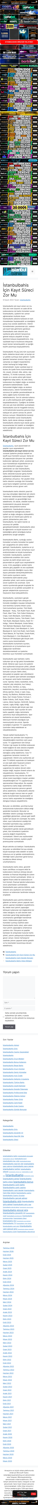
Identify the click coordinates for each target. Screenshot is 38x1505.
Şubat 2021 (7, 1427)
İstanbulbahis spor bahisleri (24, 1221)
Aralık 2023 (7, 1312)
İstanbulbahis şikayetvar (26, 1232)
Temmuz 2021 (8, 1410)
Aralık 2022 (7, 1353)
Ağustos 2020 (8, 1448)
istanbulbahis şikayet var (15, 1172)
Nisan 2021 (7, 1421)
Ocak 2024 (7, 1309)
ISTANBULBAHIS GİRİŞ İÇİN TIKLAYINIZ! (19, 42)
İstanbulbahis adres (29, 1176)
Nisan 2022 (7, 1380)
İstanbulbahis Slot (9, 1221)
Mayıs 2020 (7, 1458)
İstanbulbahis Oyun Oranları (14, 1069)
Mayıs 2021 (7, 1417)
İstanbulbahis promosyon (14, 1216)
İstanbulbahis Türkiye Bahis (13, 1082)
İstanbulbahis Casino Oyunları (14, 1195)
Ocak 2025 (7, 1268)
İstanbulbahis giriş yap (22, 1204)
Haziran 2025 (8, 1258)
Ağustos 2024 (8, 1285)
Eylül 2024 (7, 1282)
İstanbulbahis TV (9, 1223)
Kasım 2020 (7, 1437)
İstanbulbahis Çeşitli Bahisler (14, 1086)
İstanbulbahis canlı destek (13, 1190)
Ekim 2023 (7, 1319)
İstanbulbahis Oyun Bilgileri (13, 1059)
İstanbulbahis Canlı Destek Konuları (19, 958)
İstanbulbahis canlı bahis (14, 1185)
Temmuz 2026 (8, 1248)
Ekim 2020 (7, 1441)
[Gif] (19, 113)
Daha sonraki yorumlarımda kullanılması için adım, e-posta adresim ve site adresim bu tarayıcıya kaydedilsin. (19, 1017)
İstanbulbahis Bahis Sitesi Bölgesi (19, 961)
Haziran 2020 (8, 1454)
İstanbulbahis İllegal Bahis (13, 1066)
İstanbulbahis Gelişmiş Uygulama (16, 1079)
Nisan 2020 (7, 1461)
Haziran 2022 (8, 1373)
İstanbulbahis (8, 446)
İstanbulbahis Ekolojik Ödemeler (15, 1089)
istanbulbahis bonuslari (25, 1156)
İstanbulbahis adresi (11, 1179)
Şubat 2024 (7, 1306)
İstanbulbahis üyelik (10, 1232)
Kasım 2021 (7, 1397)
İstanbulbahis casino (23, 1193)
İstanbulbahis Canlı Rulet (12, 1103)
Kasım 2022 (7, 1356)
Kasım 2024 (7, 1275)
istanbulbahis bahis (10, 1156)
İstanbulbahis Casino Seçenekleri (16, 1052)
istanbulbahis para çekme (23, 1166)
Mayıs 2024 (7, 1295)
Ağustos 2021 (8, 1407)
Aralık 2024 (7, 1272)
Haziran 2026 (8, 1251)
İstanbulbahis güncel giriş (15, 1210)
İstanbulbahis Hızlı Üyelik (13, 1076)
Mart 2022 (7, 1383)
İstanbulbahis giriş (12, 1201)
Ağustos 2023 (8, 1326)
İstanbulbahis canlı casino (14, 1187)
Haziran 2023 (8, 1333)
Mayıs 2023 (7, 1336)
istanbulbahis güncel (8, 1158)
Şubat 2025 (7, 1265)
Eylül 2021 (7, 1404)
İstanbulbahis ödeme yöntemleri (26, 1229)
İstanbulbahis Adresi (11, 1045)
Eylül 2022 (7, 1363)
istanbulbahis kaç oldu (11, 1161)
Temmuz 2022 (8, 1370)
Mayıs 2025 (7, 1262)
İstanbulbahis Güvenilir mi (13, 1133)
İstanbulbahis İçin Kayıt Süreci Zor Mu (20, 955)
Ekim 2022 (7, 1360)
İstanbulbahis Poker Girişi (13, 1099)
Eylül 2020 (7, 1444)
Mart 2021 (7, 1424)
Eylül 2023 (7, 1322)
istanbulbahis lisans (25, 1161)
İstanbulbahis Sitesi (10, 1140)
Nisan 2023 (7, 1339)
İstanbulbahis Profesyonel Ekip (15, 1093)
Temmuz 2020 (8, 1451)
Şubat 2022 (7, 1387)
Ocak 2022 (7, 1390)
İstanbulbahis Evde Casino (13, 1106)
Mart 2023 (7, 1343)
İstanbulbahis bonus (23, 1181)
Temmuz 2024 (8, 1289)
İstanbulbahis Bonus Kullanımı (14, 1062)
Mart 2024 (7, 1302)
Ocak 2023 (7, 1350)
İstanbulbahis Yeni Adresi (24, 1223)
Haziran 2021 (8, 1414)
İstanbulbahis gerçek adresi (15, 1198)
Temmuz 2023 (8, 1329)
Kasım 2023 (7, 1316)
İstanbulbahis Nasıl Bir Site (13, 1136)
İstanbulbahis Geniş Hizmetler (14, 1072)
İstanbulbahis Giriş (10, 1049)
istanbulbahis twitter (11, 1169)
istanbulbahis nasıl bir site (13, 1164)
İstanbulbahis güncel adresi (11, 1207)
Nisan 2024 (7, 1299)
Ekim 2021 (7, 1400)
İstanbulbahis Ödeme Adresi (14, 1096)
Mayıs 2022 (7, 1377)
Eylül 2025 (7, 1255)
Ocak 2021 (7, 1431)
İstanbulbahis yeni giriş (11, 1226)
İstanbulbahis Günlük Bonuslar (15, 1110)
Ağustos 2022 (8, 1366)
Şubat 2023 (7, 1346)
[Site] (19, 70)
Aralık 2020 (7, 1434)
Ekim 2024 (7, 1278)
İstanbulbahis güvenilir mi (14, 1213)
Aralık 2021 (7, 1393)
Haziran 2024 (8, 1292)
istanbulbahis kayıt (21, 1158)
